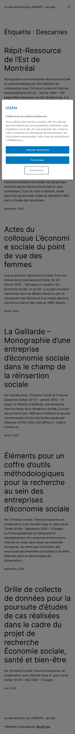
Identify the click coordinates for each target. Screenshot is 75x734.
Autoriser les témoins (37, 149)
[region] (37, 140)
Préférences (36, 170)
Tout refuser (37, 160)
